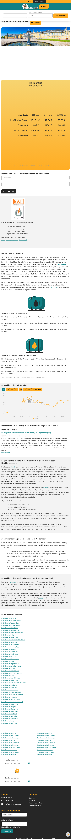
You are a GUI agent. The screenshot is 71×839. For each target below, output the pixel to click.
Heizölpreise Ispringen (9, 642)
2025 (8, 389)
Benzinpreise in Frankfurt (46, 743)
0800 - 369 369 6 (40, 1)
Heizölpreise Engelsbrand (10, 664)
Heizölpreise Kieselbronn (10, 659)
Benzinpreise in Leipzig (45, 750)
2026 (3, 389)
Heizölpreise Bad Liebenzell (10, 678)
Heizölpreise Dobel (8, 668)
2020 (29, 389)
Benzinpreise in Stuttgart (45, 745)
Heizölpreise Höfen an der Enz (12, 673)
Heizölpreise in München (10, 738)
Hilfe (29, 2)
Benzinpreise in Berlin (44, 733)
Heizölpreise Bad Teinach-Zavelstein (13, 683)
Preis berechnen (9, 191)
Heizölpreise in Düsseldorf (10, 747)
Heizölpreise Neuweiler (9, 687)
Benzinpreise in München (46, 738)
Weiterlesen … (6, 453)
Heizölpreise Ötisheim (9, 714)
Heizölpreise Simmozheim (10, 699)
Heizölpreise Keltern (8, 635)
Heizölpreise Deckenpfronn (11, 692)
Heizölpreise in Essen (8, 755)
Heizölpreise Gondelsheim (10, 625)
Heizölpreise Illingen (8, 707)
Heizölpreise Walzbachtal (10, 623)
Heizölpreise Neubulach (9, 685)
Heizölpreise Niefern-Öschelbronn (13, 640)
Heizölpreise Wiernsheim (10, 716)
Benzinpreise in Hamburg (46, 736)
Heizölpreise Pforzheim (9, 628)
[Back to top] (68, 834)
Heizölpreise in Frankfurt (10, 743)
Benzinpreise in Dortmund (46, 752)
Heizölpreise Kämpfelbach (10, 647)
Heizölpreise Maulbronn (9, 709)
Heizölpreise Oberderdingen (11, 621)
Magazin (32, 801)
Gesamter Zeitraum (36, 389)
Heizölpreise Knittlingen (9, 711)
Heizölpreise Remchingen (10, 630)
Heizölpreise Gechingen (9, 690)
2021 (25, 389)
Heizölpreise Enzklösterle (10, 671)
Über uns (32, 798)
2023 (16, 389)
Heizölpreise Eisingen (8, 649)
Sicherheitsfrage (7, 820)
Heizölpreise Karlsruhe (9, 721)
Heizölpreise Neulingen (9, 654)
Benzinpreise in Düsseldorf (46, 747)
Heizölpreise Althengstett (10, 680)
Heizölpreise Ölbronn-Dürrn (11, 656)
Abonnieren (7, 831)
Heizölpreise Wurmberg (9, 719)
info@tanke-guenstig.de (12, 804)
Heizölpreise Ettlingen (9, 723)
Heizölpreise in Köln (8, 740)
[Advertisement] (35, 62)
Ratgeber (13, 582)
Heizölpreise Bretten (8, 618)
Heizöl (13, 467)
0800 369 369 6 (9, 801)
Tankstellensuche (35, 805)
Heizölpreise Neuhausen (9, 652)
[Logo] (30, 6)
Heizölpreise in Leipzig (9, 750)
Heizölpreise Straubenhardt (11, 666)
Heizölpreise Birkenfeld (9, 637)
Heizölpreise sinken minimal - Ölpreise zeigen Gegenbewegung (26, 433)
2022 (20, 389)
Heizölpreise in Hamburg (10, 736)
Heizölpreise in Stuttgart (9, 745)
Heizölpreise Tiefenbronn (10, 645)
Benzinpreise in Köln (44, 740)
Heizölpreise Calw (7, 676)
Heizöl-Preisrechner (36, 803)
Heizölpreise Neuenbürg (9, 661)
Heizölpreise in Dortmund (10, 752)
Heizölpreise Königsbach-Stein (12, 633)
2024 (12, 389)
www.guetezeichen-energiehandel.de (14, 240)
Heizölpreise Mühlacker (9, 704)
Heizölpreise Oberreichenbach (12, 695)
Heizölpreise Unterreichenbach (12, 702)
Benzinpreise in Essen (44, 755)
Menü (44, 7)
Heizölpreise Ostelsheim (9, 697)
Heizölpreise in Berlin (8, 733)
